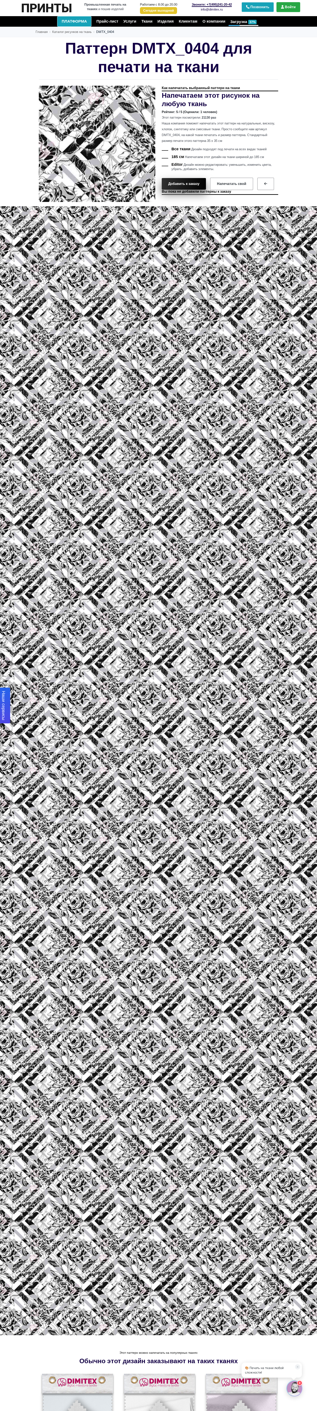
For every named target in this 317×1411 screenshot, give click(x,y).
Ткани (146, 21)
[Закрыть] (296, 1259)
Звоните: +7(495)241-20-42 (212, 4)
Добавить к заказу (183, 184)
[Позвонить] (263, 1260)
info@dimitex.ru (212, 9)
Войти (290, 7)
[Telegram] (245, 1260)
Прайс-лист (107, 21)
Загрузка (242, 22)
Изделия (165, 21)
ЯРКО (57, 6)
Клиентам (188, 21)
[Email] (281, 1260)
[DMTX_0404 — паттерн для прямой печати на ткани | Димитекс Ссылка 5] (265, 184)
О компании (213, 21)
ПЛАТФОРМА (74, 21)
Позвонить (259, 7)
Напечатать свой (231, 184)
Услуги (129, 21)
